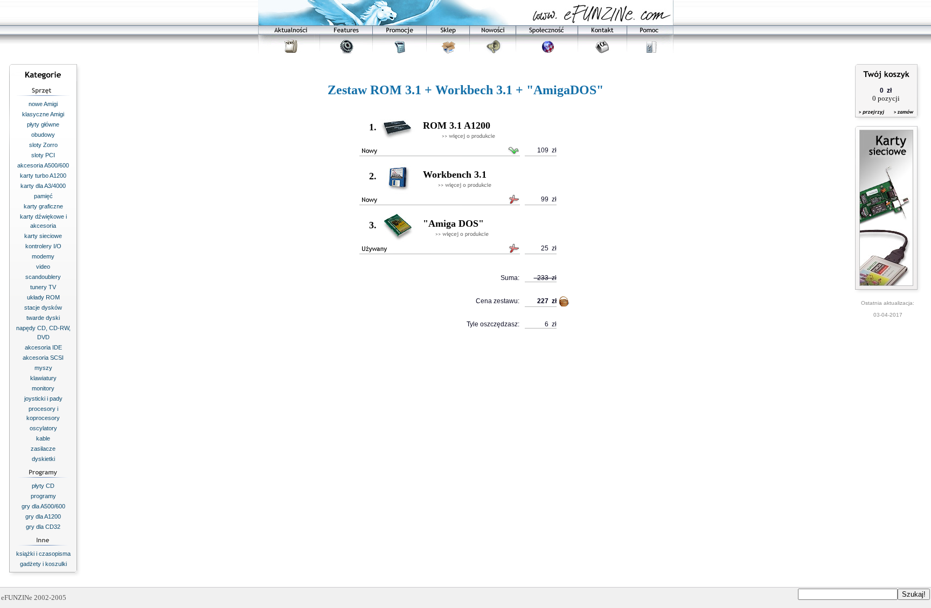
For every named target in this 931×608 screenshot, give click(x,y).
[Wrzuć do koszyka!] (565, 303)
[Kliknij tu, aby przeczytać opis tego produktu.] (468, 136)
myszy (43, 368)
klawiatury (43, 378)
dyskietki (43, 459)
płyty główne (43, 124)
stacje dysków (43, 307)
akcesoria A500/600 (43, 165)
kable (43, 438)
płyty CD (43, 486)
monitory (43, 388)
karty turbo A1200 (43, 175)
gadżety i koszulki (43, 564)
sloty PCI (43, 155)
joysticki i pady (43, 398)
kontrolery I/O (43, 246)
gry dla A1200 (43, 516)
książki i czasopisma (43, 553)
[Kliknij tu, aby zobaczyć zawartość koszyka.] (872, 118)
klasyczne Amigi (43, 114)
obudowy (43, 134)
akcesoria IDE (43, 347)
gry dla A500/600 (43, 506)
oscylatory (43, 428)
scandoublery (43, 277)
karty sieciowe (43, 236)
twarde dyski (43, 318)
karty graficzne (43, 206)
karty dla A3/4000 (43, 186)
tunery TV (43, 287)
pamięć (43, 196)
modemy (43, 256)
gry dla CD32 (43, 526)
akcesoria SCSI (43, 357)
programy (43, 496)
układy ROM (43, 297)
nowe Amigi (43, 104)
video (43, 266)
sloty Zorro (43, 145)
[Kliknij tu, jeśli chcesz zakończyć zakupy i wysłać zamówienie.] (901, 118)
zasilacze (43, 448)
